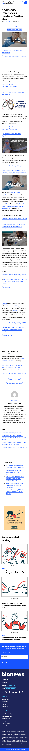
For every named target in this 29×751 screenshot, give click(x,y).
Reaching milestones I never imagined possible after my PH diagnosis (14, 472)
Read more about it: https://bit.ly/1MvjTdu (14, 166)
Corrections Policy (7, 716)
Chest (7, 204)
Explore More (5, 711)
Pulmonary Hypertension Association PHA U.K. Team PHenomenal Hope (14, 443)
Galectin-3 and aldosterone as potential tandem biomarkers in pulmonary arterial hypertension (14, 365)
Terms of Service (7, 723)
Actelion (4, 303)
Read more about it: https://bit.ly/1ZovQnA (14, 275)
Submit (4, 663)
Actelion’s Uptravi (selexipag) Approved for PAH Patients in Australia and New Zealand (14, 281)
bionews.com (11, 685)
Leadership (5, 701)
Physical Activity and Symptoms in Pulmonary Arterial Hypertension (14, 206)
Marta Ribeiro (9, 21)
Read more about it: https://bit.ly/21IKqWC (14, 323)
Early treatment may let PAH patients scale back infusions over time (14, 492)
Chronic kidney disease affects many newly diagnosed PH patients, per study (15, 478)
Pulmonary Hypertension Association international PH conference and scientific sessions (14, 437)
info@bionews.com (10, 687)
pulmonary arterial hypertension (15, 306)
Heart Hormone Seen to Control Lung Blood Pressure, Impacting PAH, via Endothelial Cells (13, 226)
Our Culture (5, 699)
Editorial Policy (6, 718)
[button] (21, 2)
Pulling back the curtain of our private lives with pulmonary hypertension (14, 485)
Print (18, 26)
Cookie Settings (6, 726)
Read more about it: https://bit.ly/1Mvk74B (14, 218)
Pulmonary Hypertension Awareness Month (14, 447)
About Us (4, 696)
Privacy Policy (6, 721)
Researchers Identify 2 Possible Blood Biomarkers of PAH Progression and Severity (13, 330)
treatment (15, 310)
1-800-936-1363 (10, 688)
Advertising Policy (7, 714)
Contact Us (5, 706)
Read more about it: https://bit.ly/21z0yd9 (14, 373)
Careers (4, 704)
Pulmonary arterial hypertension (11, 433)
